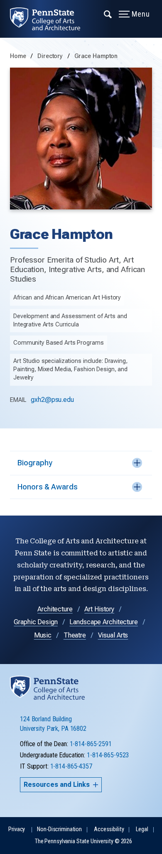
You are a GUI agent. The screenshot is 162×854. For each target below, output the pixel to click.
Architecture (55, 609)
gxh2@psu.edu (52, 400)
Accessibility (109, 829)
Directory (50, 56)
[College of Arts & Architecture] (50, 18)
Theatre (75, 635)
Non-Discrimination (59, 829)
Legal (142, 829)
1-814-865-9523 (108, 755)
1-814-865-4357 (71, 766)
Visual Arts (113, 635)
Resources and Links (57, 784)
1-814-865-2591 (91, 744)
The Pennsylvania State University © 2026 (83, 841)
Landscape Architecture (103, 622)
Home (18, 56)
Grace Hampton (96, 56)
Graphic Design (35, 622)
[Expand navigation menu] (108, 13)
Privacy (16, 829)
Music (43, 635)
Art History (99, 609)
